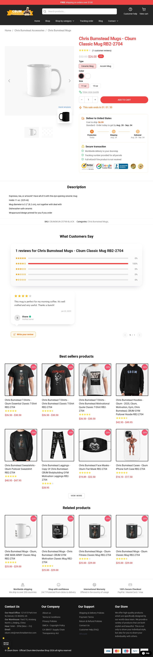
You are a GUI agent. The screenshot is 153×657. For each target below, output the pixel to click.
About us (46, 613)
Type (81, 61)
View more (76, 496)
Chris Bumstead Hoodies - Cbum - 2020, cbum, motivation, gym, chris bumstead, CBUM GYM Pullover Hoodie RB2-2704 (129, 407)
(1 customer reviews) (101, 50)
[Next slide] (69, 81)
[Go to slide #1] (32, 132)
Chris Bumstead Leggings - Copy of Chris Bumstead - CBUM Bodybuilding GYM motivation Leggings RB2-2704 (56, 472)
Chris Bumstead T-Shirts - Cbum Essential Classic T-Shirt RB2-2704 (21, 404)
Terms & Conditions (51, 617)
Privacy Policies (49, 621)
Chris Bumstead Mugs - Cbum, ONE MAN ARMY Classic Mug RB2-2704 (21, 555)
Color (81, 71)
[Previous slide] (9, 81)
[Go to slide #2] (47, 132)
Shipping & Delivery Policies (91, 613)
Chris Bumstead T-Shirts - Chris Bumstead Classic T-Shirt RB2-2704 (58, 404)
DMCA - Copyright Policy (53, 625)
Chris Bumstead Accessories (29, 30)
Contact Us (84, 625)
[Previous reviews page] (125, 335)
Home (8, 30)
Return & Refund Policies (90, 621)
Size (81, 81)
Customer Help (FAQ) (89, 629)
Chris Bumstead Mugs (59, 30)
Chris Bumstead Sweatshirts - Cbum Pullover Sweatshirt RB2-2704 (20, 469)
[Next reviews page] (139, 335)
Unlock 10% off (6, 643)
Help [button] (147, 653)
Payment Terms (86, 617)
